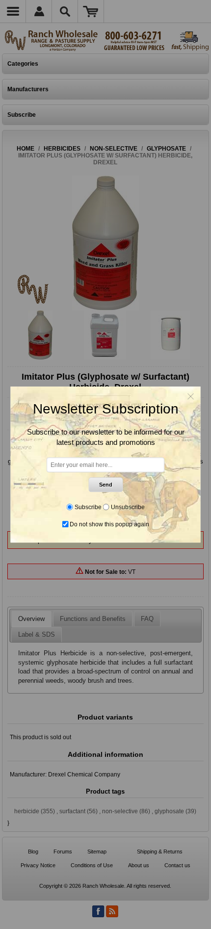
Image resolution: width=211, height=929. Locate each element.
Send (105, 485)
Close (191, 396)
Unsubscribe (128, 507)
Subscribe (88, 507)
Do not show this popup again (109, 524)
